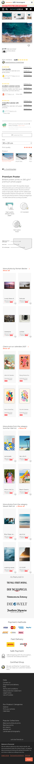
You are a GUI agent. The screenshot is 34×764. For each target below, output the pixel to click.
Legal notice (7, 693)
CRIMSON (7, 332)
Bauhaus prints (8, 725)
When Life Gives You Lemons (9, 489)
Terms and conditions (10, 689)
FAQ (4, 686)
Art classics (6, 727)
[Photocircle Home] (16, 9)
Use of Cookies (8, 695)
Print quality (6, 147)
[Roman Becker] (4, 50)
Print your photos (9, 709)
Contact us (6, 682)
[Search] (6, 9)
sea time (22, 534)
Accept (29, 759)
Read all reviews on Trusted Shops (14, 62)
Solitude (22, 298)
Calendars (6, 711)
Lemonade (7, 456)
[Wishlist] (26, 9)
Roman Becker (11, 50)
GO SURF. (22, 567)
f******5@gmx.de (9, 94)
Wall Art (5, 707)
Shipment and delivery (11, 684)
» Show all (22, 428)
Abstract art (7, 729)
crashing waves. (9, 567)
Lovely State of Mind (9, 298)
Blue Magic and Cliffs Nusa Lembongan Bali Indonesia (9, 534)
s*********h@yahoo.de (10, 111)
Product (5, 151)
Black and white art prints (12, 723)
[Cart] (30, 9)
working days (10, 169)
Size (3, 140)
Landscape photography (11, 731)
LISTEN (21, 332)
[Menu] (3, 9)
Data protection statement (12, 691)
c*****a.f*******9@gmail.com (12, 76)
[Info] (4, 154)
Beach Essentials (24, 489)
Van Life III (22, 456)
